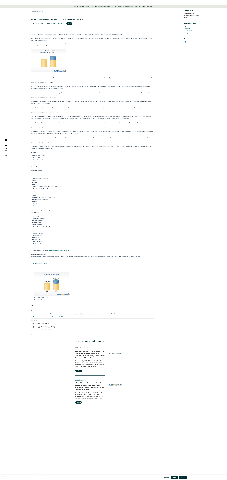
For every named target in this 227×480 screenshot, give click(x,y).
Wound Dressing (70, 307)
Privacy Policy (44, 478)
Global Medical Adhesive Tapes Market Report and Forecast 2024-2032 (48, 316)
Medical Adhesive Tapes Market (40, 263)
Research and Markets (57, 23)
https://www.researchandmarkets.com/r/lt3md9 (59, 250)
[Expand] (65, 71)
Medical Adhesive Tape (44, 307)
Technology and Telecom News (145, 6)
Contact (32, 334)
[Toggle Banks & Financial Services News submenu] (114, 6)
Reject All (174, 477)
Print (185, 26)
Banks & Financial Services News (106, 6)
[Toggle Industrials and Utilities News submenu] (138, 6)
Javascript (186, 33)
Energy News (94, 6)
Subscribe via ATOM (188, 32)
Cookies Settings (166, 477)
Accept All (183, 477)
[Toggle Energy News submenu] (98, 6)
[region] (113, 477)
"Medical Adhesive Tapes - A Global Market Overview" (63, 30)
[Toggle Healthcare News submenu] (123, 6)
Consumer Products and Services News (81, 6)
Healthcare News (118, 6)
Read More (79, 370)
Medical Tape (52, 307)
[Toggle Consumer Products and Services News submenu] (90, 6)
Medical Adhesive (35, 307)
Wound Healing (77, 307)
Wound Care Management (60, 307)
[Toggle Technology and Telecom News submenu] (153, 6)
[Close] (225, 477)
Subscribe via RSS (188, 30)
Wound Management (85, 307)
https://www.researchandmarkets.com (192, 19)
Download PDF (187, 28)
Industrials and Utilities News (131, 6)
